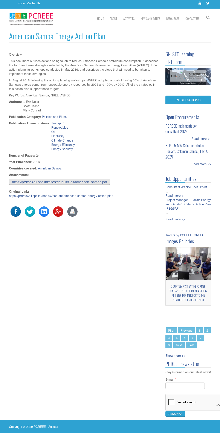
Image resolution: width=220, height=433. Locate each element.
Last (191, 345)
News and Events (150, 18)
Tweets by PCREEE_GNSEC (184, 235)
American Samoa (49, 168)
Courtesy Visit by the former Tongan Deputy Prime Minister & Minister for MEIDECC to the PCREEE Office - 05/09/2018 (188, 293)
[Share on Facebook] (16, 211)
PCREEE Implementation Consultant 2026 (181, 128)
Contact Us (33, 3)
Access (53, 426)
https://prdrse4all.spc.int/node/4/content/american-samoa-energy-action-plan (61, 196)
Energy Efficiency (63, 144)
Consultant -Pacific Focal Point (186, 187)
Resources (172, 18)
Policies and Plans (54, 116)
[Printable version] (72, 211)
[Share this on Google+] (58, 211)
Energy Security (62, 149)
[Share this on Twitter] (30, 211)
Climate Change (62, 140)
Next (179, 345)
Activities (128, 18)
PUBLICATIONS (188, 100)
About (113, 18)
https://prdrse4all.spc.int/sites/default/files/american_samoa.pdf (59, 181)
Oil (53, 132)
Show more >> (175, 355)
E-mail (170, 379)
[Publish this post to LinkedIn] (44, 211)
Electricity (57, 136)
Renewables (59, 127)
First (171, 330)
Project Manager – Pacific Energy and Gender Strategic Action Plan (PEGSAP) (188, 204)
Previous (186, 330)
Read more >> (201, 138)
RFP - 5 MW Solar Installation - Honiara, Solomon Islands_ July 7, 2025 (186, 151)
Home (21, 3)
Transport (57, 123)
